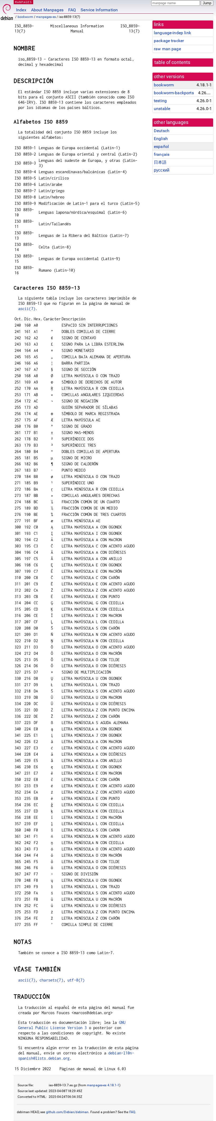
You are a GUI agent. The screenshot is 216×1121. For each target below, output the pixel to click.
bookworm (25, 17)
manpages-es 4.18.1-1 (103, 1085)
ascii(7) (26, 308)
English (161, 138)
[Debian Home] (6, 10)
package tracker (169, 40)
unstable (162, 108)
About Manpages (47, 9)
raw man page (167, 48)
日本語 (160, 162)
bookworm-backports (174, 92)
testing (160, 100)
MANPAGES (23, 2)
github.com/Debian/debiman (67, 1112)
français (161, 154)
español (161, 146)
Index (21, 9)
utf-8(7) (76, 980)
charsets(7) (51, 980)
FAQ (72, 9)
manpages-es (46, 17)
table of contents (172, 62)
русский (161, 170)
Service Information (99, 9)
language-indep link (172, 32)
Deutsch (161, 130)
